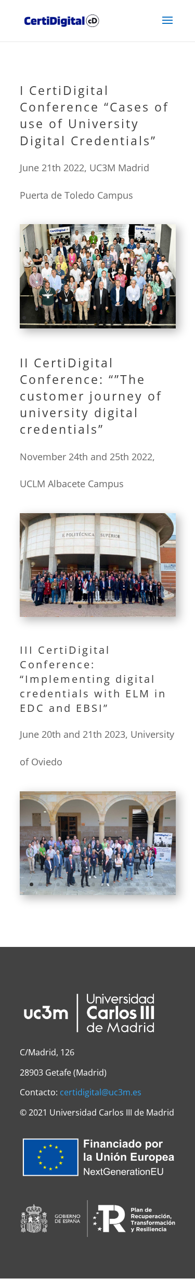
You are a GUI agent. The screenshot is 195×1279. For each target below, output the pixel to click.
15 (148, 318)
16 (157, 318)
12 (121, 318)
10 (104, 318)
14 (139, 318)
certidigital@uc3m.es (100, 1092)
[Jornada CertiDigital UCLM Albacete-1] (98, 612)
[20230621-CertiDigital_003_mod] (98, 890)
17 (165, 318)
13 (130, 318)
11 (112, 318)
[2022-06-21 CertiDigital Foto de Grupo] (98, 324)
